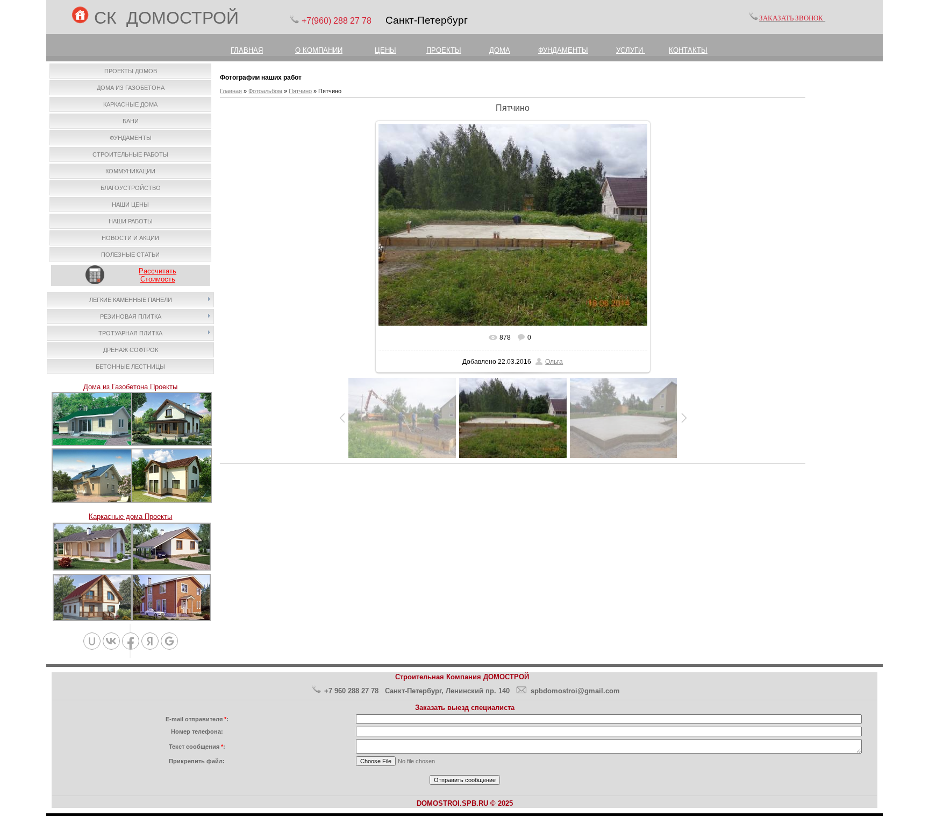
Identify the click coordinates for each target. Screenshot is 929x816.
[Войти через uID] (92, 641)
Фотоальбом (265, 91)
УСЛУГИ (630, 50)
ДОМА (499, 50)
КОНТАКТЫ (688, 50)
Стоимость (157, 279)
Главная (231, 91)
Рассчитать (157, 271)
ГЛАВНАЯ (247, 50)
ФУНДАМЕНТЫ (563, 50)
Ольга (554, 361)
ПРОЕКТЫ (443, 50)
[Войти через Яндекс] (150, 641)
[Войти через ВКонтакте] (111, 641)
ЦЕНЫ (385, 50)
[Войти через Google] (169, 641)
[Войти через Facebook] (130, 641)
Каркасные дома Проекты (130, 516)
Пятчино (300, 91)
